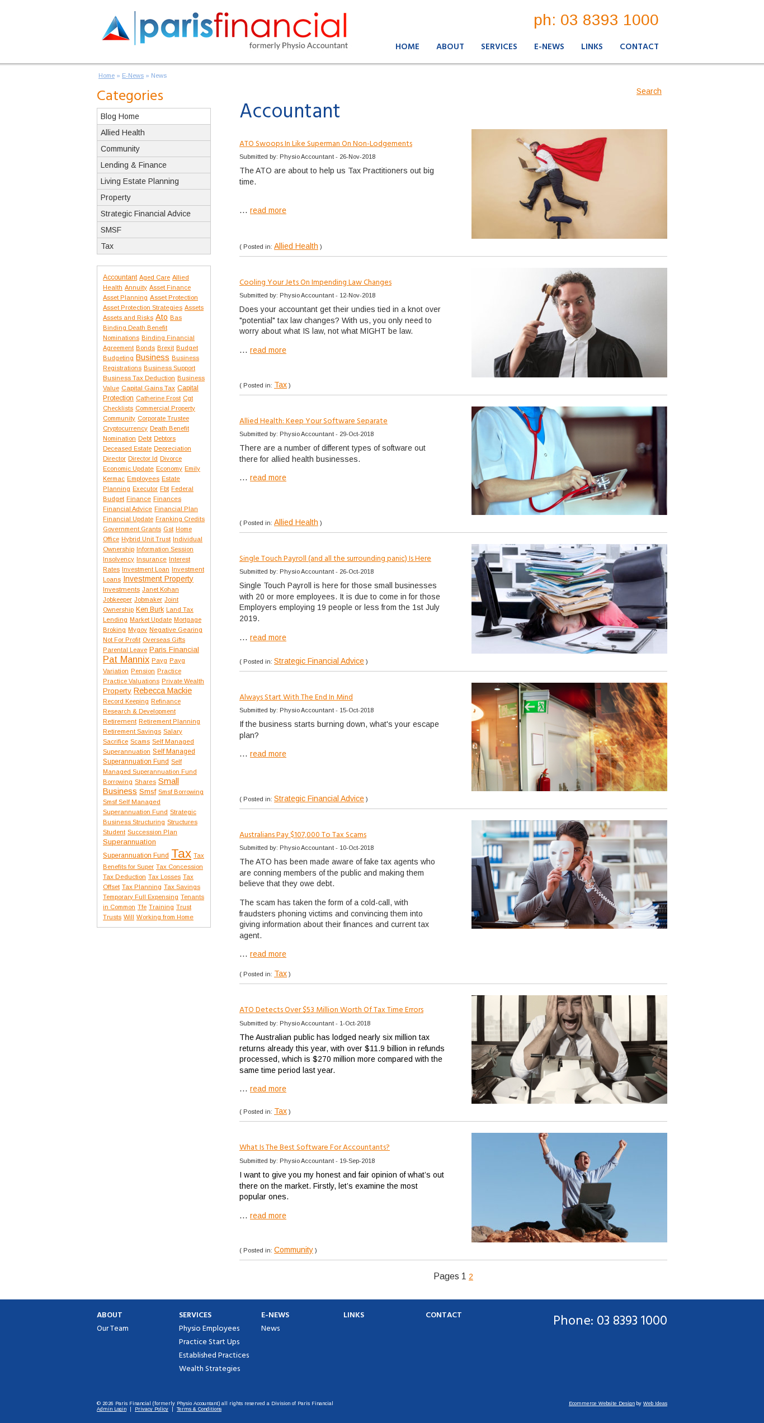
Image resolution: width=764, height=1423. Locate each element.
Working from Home (165, 917)
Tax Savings (182, 886)
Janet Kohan (160, 589)
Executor (145, 488)
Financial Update (128, 519)
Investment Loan (145, 569)
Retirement (119, 721)
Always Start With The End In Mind (296, 697)
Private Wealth (183, 681)
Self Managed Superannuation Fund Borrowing (150, 771)
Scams (140, 741)
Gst (168, 529)
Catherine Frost (158, 398)
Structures (182, 821)
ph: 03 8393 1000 (596, 20)
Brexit (165, 347)
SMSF (111, 229)
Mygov (137, 629)
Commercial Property (165, 408)
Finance (138, 498)
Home (407, 47)
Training (161, 907)
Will (129, 917)
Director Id (143, 458)
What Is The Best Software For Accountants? (314, 1147)
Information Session (165, 549)
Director (114, 458)
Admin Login (111, 1409)
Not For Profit (121, 639)
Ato (161, 317)
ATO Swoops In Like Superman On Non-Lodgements (325, 144)
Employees (143, 478)
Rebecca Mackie (163, 690)
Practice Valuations (131, 681)
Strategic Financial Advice (146, 213)
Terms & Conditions (199, 1409)
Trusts (112, 917)
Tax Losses (164, 876)
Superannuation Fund (136, 855)
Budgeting (118, 357)
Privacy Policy (151, 1409)
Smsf (147, 791)
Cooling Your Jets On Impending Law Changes (315, 282)
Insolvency (118, 559)
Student (114, 832)
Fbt (164, 488)
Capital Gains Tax (148, 387)
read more (268, 210)
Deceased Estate (127, 448)
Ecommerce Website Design (602, 1403)
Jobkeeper (117, 599)
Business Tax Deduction (139, 378)
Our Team (113, 1328)
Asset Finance (170, 287)
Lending (115, 619)
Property (116, 197)
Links (592, 47)
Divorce (171, 458)
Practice (169, 671)
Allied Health (123, 132)
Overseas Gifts (164, 639)
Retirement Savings (132, 731)
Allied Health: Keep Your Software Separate (313, 421)
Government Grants (132, 529)
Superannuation (129, 842)
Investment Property (158, 578)
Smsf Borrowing (181, 791)
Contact (639, 47)
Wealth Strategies (209, 1369)
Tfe (142, 907)
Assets (194, 307)
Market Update (151, 619)
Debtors (165, 438)
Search (649, 91)
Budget (187, 347)
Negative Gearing (175, 629)
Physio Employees (209, 1328)
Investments (121, 589)
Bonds (145, 347)
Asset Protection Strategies (142, 307)
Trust (183, 907)
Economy (169, 468)
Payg (159, 660)
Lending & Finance (134, 164)
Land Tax (180, 609)
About (450, 47)
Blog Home (120, 116)
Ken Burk (150, 609)
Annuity (136, 287)
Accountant (120, 277)
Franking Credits (180, 519)
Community (120, 148)
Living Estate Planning (140, 181)
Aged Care (154, 277)
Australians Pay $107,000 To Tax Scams (302, 835)
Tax (107, 246)
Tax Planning (142, 886)
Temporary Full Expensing (140, 896)
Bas (176, 317)
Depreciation (172, 448)
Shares (145, 781)
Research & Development (139, 711)
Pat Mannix (126, 659)
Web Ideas (655, 1403)
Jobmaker (148, 599)
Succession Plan (152, 832)
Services (499, 47)
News (159, 75)
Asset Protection (174, 297)
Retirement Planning (169, 721)
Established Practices (214, 1355)
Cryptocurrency (125, 428)
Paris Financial (174, 649)
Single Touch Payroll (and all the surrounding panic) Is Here (335, 558)
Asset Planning (125, 297)
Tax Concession (179, 866)
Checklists (118, 408)
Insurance (151, 559)
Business (152, 357)
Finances (167, 498)
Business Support (169, 368)
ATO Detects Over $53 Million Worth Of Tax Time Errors (331, 1010)
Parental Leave (125, 649)
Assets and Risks (128, 317)
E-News (549, 47)
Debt (145, 438)
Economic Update (128, 468)
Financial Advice (127, 508)
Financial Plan (176, 508)
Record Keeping (126, 701)
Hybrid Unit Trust (146, 539)
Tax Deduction (124, 877)
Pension (143, 671)
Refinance (166, 701)
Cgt (188, 398)
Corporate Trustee (163, 418)
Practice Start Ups (209, 1342)
